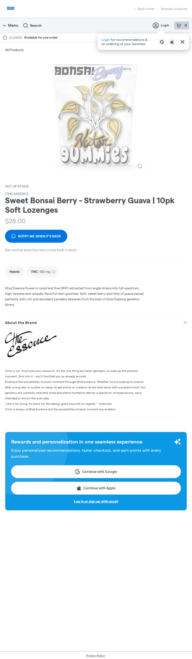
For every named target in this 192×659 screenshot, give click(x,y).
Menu (13, 25)
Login (165, 25)
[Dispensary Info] (5, 38)
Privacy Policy (95, 655)
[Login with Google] (162, 42)
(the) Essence (17, 194)
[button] (143, 42)
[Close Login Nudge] (182, 41)
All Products (14, 50)
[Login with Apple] (172, 42)
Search (36, 25)
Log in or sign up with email (96, 501)
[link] (14, 271)
